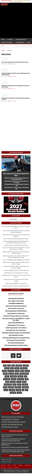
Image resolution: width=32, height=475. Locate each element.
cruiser (4, 371)
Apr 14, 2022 (5, 101)
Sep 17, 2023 (5, 76)
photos (19, 381)
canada (17, 368)
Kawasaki (20, 376)
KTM (25, 376)
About (29, 0)
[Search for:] (7, 46)
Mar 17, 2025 (5, 63)
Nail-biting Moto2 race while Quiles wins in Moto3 (16, 273)
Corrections (27, 465)
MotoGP (13, 379)
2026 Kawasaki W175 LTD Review (10, 419)
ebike (22, 371)
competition (24, 368)
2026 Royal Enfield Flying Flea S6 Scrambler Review (16, 338)
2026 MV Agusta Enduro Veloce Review (16, 328)
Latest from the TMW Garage (16, 152)
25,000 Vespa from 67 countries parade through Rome (16, 286)
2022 (5, 365)
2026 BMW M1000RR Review (16, 303)
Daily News (9, 39)
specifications (7, 384)
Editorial (16, 2)
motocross (6, 379)
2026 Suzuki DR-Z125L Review (16, 308)
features (11, 373)
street (5, 387)
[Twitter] (13, 355)
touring (18, 390)
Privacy (11, 2)
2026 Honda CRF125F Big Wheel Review (16, 306)
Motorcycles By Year (21, 39)
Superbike (11, 387)
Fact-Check (3, 467)
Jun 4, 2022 (5, 88)
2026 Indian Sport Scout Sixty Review (16, 330)
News (7, 381)
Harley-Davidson (24, 373)
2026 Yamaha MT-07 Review (16, 335)
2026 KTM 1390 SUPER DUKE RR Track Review (13, 422)
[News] (4, 59)
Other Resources (20, 42)
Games (28, 42)
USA (26, 390)
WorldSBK (13, 392)
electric (27, 371)
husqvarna (13, 376)
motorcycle (20, 379)
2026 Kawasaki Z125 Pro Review (16, 325)
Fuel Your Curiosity (16, 290)
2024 (13, 365)
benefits (7, 368)
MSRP (27, 379)
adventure (18, 365)
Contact (20, 2)
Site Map (16, 467)
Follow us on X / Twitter (6, 459)
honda (7, 376)
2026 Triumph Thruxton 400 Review (16, 340)
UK (23, 390)
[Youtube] (19, 355)
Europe (5, 373)
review (24, 381)
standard (25, 384)
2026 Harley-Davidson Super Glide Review (12, 417)
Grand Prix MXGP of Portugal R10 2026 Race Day (16, 245)
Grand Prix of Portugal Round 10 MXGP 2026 (16, 283)
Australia (25, 365)
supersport (25, 387)
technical (12, 390)
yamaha (19, 392)
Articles (3, 39)
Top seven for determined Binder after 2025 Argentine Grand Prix (14, 62)
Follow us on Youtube (6, 461)
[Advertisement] (16, 22)
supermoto (18, 387)
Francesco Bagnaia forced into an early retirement (16, 270)
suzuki (5, 390)
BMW (12, 368)
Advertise (3, 465)
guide (16, 373)
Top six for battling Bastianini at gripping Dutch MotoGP (16, 260)
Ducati (17, 371)
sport (19, 384)
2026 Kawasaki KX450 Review (16, 298)
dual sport (11, 371)
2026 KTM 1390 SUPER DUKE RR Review (11, 424)
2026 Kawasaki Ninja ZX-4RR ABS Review (16, 311)
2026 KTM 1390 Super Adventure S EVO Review (16, 316)
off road (12, 381)
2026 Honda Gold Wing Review (16, 343)
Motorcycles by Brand (6, 42)
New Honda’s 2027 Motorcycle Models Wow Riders (16, 238)
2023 (9, 365)
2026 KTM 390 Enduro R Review (9, 427)
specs (14, 384)
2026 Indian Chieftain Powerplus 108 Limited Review (16, 333)
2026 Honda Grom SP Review (16, 293)
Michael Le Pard (13, 63)
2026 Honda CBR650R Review (16, 322)
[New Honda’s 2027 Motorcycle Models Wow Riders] (16, 170)
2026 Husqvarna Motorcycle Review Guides (16, 345)
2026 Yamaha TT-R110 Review (16, 301)
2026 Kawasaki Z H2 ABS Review (16, 313)
